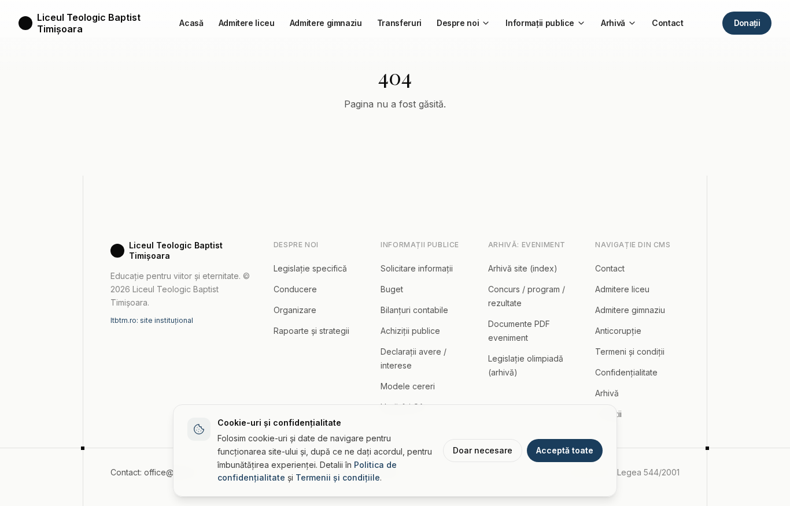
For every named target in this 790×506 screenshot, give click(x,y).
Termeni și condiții (630, 351)
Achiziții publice (410, 331)
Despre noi (458, 23)
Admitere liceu (247, 23)
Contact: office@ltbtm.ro (156, 472)
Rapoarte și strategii (311, 331)
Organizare (295, 310)
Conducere (295, 289)
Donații (747, 23)
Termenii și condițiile (338, 477)
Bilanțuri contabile (414, 310)
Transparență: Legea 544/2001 (621, 472)
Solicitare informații (417, 268)
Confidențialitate (626, 372)
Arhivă (613, 23)
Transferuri (399, 23)
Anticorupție (618, 331)
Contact (668, 23)
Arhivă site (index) (523, 268)
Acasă (191, 23)
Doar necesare (482, 450)
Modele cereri (408, 386)
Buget (392, 289)
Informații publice (539, 23)
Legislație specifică (310, 268)
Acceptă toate (564, 450)
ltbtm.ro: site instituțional (151, 320)
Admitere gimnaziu (326, 23)
